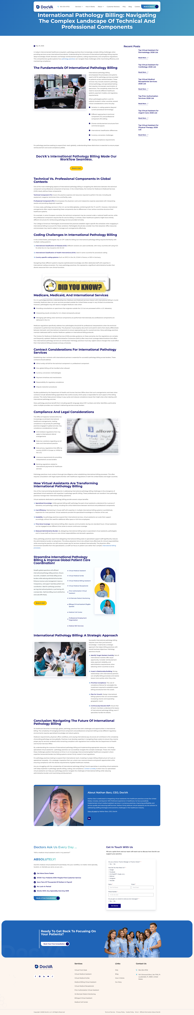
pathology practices (68, 59)
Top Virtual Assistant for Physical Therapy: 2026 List (148, 127)
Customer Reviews (113, 6)
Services (78, 6)
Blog (130, 6)
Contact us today (90, 768)
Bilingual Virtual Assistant (83, 998)
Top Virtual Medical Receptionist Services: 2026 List (147, 81)
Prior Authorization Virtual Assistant (87, 990)
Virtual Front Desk (81, 970)
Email (133, 884)
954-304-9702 (64, 6)
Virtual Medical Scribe (82, 978)
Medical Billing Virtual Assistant (85, 982)
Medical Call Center (81, 1002)
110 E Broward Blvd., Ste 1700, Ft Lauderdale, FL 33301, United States (149, 977)
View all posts (92, 811)
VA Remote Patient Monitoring (85, 994)
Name (110, 884)
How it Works (90, 6)
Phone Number (113, 891)
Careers (137, 6)
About (100, 6)
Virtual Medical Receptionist (84, 986)
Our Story (118, 982)
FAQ (124, 6)
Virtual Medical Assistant (83, 974)
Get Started (114, 905)
